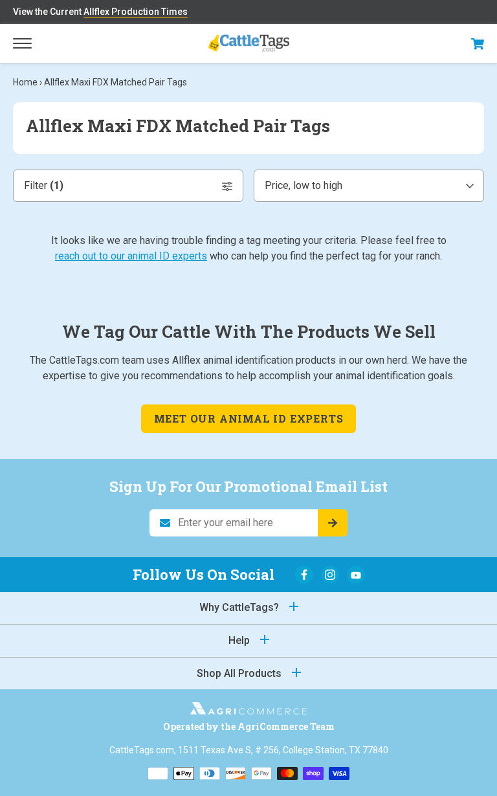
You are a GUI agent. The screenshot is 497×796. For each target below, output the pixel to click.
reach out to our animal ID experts (131, 256)
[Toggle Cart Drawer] (477, 43)
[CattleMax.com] (248, 711)
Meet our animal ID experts (249, 418)
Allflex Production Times (135, 11)
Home (25, 82)
